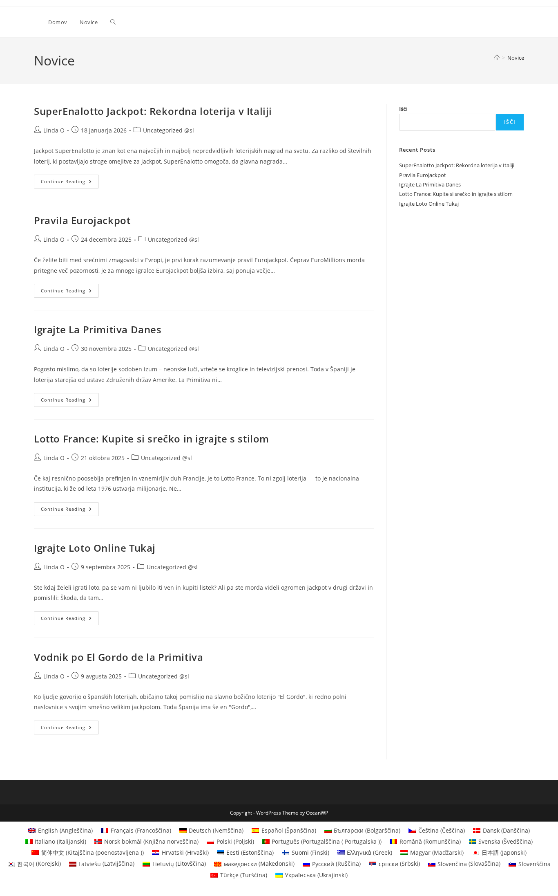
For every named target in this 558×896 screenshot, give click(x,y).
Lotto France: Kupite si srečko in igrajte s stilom (151, 438)
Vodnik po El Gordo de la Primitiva (118, 657)
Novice (515, 57)
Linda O (54, 130)
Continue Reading (70, 183)
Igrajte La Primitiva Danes (98, 329)
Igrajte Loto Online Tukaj (95, 548)
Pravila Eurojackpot (82, 220)
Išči (403, 108)
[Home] (497, 57)
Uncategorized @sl (168, 130)
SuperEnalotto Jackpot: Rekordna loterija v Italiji (153, 111)
